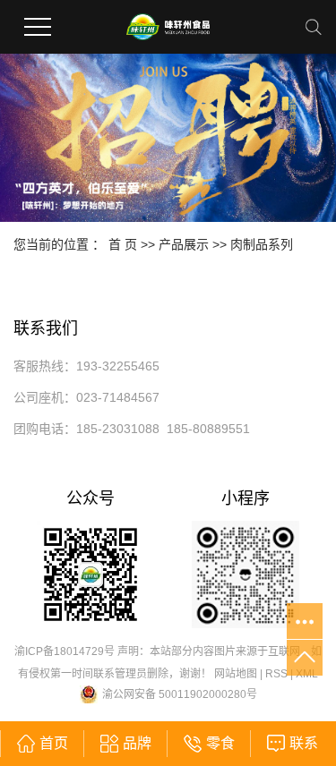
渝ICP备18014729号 (64, 651)
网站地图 (235, 674)
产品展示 (184, 244)
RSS (276, 674)
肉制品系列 (261, 244)
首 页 (122, 244)
